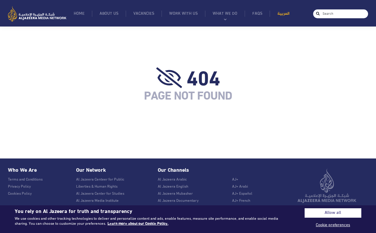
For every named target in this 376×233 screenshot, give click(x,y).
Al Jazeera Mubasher (175, 194)
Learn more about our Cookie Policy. (138, 224)
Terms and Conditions (25, 179)
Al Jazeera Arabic (172, 179)
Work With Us (183, 14)
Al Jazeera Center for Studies (100, 194)
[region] (188, 219)
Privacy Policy (19, 187)
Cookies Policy (20, 194)
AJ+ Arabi (240, 187)
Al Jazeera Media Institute (97, 201)
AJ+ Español (242, 194)
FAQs (257, 14)
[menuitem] (283, 14)
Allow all (333, 213)
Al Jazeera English (173, 187)
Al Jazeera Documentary (178, 201)
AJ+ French (241, 201)
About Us (109, 14)
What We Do (225, 14)
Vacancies (143, 14)
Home (79, 14)
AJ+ (235, 179)
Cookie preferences (333, 225)
